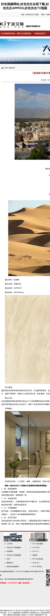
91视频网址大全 (34, 613)
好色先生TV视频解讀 (14, 547)
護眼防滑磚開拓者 (33, 26)
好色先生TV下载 (11, 610)
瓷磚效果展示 (40, 33)
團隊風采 (10, 563)
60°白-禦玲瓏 (37, 566)
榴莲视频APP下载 (41, 615)
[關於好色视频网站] (13, 541)
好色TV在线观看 (23, 610)
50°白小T (35, 551)
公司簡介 (10, 544)
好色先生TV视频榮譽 (14, 555)
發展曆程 (10, 551)
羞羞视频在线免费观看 (21, 613)
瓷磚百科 (12, 68)
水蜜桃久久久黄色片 (27, 615)
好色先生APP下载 (35, 610)
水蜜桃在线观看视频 (13, 615)
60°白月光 (35, 547)
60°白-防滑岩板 (37, 559)
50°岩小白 (35, 563)
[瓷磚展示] (38, 541)
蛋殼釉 (34, 555)
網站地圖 (3, 610)
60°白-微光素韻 (37, 544)
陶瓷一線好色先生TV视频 (30, 14)
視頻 (8, 559)
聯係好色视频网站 (13, 566)
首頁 (6, 68)
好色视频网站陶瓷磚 (7, 571)
